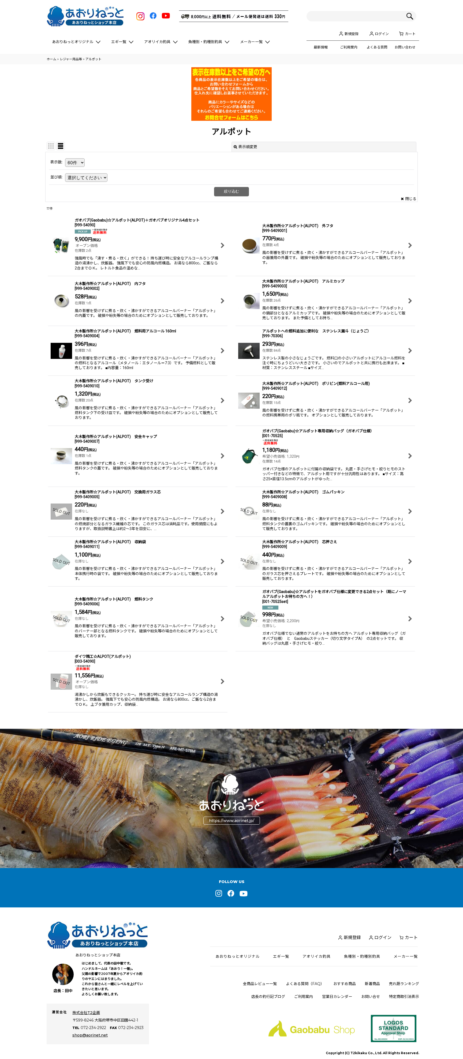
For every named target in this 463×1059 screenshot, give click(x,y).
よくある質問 (377, 47)
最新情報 (321, 47)
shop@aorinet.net (90, 1035)
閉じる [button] (410, 198)
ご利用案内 (348, 47)
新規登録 (352, 34)
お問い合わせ (405, 47)
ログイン (382, 34)
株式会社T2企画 (86, 1012)
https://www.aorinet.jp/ (231, 820)
